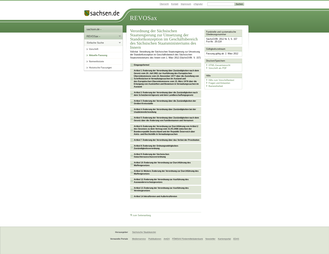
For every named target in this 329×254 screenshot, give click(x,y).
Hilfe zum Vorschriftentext (221, 80)
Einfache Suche (95, 42)
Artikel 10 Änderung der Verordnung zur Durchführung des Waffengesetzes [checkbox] (162, 164)
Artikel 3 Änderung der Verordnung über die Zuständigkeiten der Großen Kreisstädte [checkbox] (165, 102)
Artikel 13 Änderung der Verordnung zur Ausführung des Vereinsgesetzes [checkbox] (161, 189)
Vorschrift (93, 49)
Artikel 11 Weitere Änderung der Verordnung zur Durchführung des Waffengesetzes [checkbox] (166, 172)
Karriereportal (224, 239)
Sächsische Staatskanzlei (144, 232)
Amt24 (167, 239)
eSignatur (198, 4)
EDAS (236, 239)
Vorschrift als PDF (218, 68)
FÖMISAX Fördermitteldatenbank (187, 239)
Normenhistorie (96, 61)
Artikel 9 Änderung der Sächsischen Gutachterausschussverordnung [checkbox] (151, 155)
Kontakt (174, 4)
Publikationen (154, 239)
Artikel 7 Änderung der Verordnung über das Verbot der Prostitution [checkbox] (166, 140)
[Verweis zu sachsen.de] (103, 13)
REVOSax (143, 18)
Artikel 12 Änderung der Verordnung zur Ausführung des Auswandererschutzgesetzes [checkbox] (161, 180)
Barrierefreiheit (216, 86)
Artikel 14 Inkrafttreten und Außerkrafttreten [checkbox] (155, 196)
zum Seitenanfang (142, 215)
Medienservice (139, 239)
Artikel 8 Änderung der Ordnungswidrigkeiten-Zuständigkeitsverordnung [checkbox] (156, 147)
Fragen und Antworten (219, 83)
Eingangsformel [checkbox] (141, 65)
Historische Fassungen (100, 67)
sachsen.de (93, 29)
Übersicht (164, 4)
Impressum (186, 4)
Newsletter (210, 239)
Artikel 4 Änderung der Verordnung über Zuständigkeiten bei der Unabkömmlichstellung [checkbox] (165, 110)
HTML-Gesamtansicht (219, 65)
